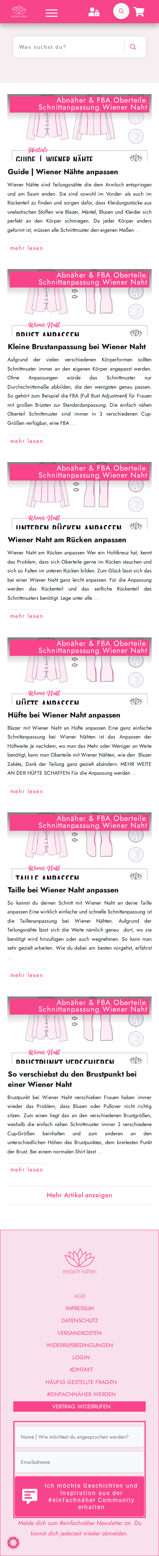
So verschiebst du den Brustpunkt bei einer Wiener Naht (72, 1079)
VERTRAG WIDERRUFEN (81, 1406)
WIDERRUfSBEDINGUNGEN (79, 1345)
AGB (79, 1296)
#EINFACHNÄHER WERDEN (81, 1394)
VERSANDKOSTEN (79, 1333)
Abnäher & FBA (84, 100)
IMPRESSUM (79, 1308)
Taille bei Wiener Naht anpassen (63, 890)
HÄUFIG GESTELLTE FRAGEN (81, 1382)
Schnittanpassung (68, 107)
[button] (13, 1542)
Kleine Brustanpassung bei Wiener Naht (77, 346)
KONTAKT (81, 1370)
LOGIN (81, 1357)
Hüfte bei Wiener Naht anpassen (64, 715)
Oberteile (130, 100)
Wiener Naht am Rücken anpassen (67, 539)
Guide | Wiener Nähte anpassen (63, 171)
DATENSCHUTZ (79, 1320)
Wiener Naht (125, 107)
